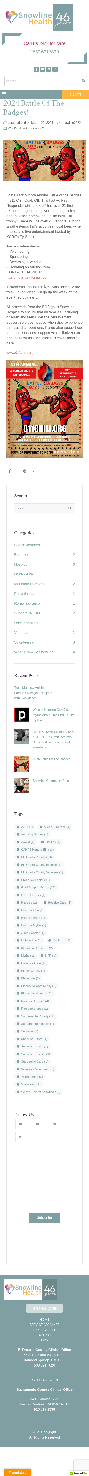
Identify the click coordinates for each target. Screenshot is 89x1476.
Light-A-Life (23, 574)
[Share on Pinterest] (24, 471)
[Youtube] (42, 69)
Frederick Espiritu (35, 880)
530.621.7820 (44, 1365)
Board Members (27, 545)
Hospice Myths (33, 925)
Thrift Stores (44, 1329)
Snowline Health (34, 1046)
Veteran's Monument (37, 1069)
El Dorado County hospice (41, 864)
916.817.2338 (44, 1409)
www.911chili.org (19, 353)
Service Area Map (44, 1324)
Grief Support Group (38, 887)
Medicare (61, 940)
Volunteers (30, 1084)
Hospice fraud (33, 917)
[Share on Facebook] (10, 471)
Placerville (30, 978)
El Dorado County (36, 857)
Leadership (45, 1335)
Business (21, 555)
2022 (27, 827)
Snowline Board (34, 1039)
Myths (27, 955)
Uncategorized (26, 623)
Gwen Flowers (33, 895)
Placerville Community (38, 986)
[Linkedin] (48, 69)
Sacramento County (38, 1016)
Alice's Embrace (57, 827)
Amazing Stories (34, 834)
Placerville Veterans (37, 993)
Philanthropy (24, 594)
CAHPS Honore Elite (37, 849)
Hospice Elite (32, 910)
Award (28, 842)
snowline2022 (71, 122)
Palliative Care (33, 963)
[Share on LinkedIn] (32, 471)
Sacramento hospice (37, 1023)
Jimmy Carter (32, 933)
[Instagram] (55, 69)
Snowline (29, 1031)
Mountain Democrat (30, 584)
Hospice (20, 564)
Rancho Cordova (35, 1001)
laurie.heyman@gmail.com (27, 277)
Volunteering (24, 642)
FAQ (44, 1340)
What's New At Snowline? (26, 128)
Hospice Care (59, 902)
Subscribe (44, 1218)
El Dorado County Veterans (42, 872)
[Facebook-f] (36, 69)
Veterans (21, 633)
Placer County (33, 970)
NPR (50, 955)
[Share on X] (17, 471)
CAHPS (53, 842)
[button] (3, 94)
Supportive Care (27, 613)
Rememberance (27, 603)
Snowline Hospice (35, 1054)
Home (44, 1319)
